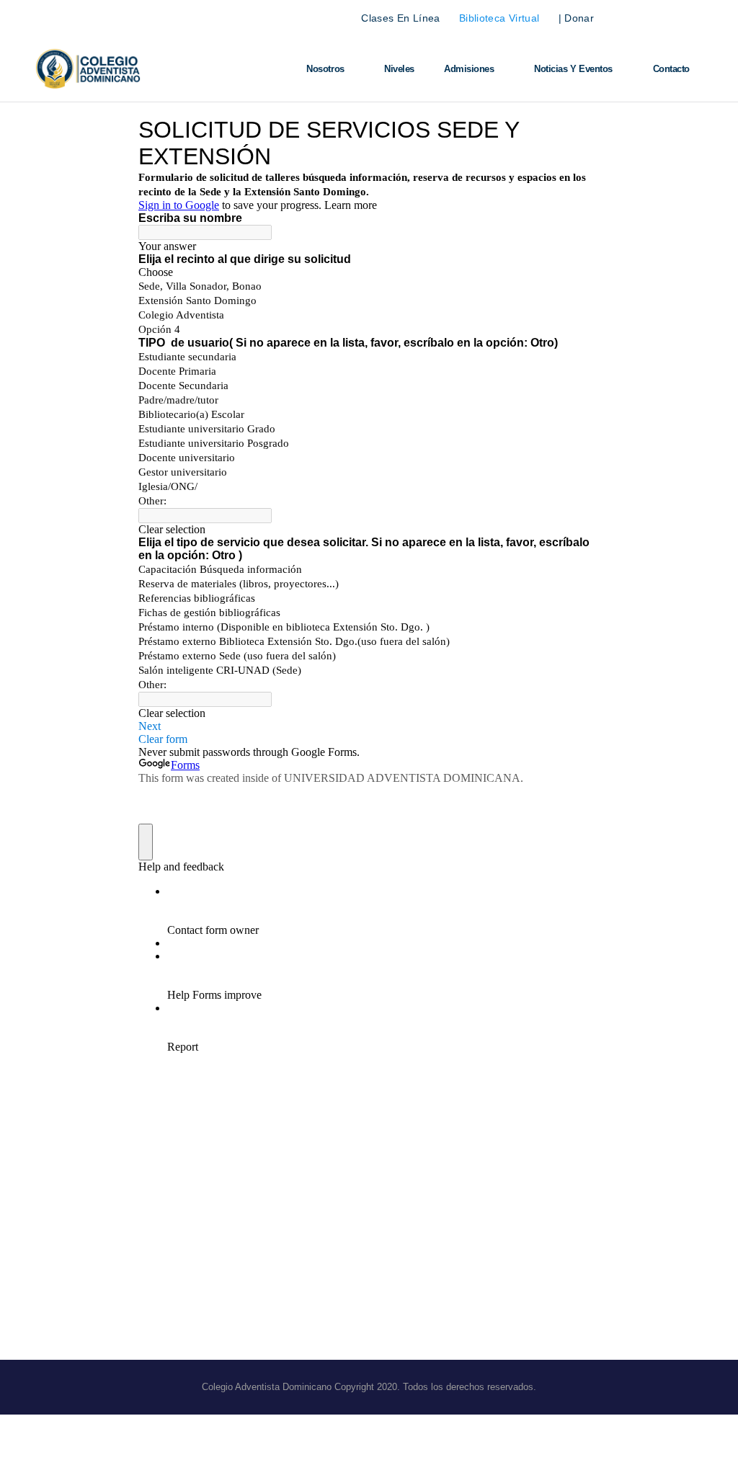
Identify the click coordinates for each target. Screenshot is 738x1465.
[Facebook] (641, 18)
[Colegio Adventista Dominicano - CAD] (88, 70)
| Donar (576, 18)
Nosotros (325, 68)
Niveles (399, 68)
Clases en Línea (400, 18)
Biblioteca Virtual (499, 18)
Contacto (671, 68)
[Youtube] (666, 18)
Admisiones (469, 68)
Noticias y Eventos (573, 68)
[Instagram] (692, 18)
